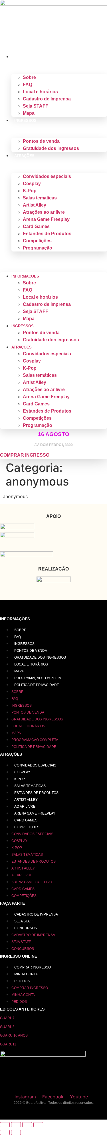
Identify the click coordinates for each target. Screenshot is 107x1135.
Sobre (29, 77)
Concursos (25, 928)
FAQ (27, 84)
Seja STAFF (35, 106)
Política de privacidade (36, 685)
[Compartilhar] (27, 1124)
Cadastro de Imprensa (47, 98)
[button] (53, 254)
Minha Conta (26, 974)
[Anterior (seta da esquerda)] (5, 1132)
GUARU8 (7, 1027)
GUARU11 (8, 1044)
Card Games (36, 226)
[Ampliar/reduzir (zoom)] (5, 1124)
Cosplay (32, 183)
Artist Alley (34, 205)
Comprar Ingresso (32, 967)
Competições (37, 240)
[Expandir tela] (16, 1124)
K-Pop (30, 190)
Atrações (24, 156)
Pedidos (22, 981)
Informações (28, 57)
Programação (37, 247)
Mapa (29, 113)
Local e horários (40, 91)
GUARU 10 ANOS (14, 1035)
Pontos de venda (41, 141)
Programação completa (37, 678)
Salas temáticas (40, 197)
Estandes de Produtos (47, 233)
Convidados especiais (47, 176)
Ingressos (25, 120)
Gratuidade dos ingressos (51, 148)
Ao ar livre (24, 807)
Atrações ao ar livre (44, 212)
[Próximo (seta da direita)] (16, 1132)
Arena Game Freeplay (46, 219)
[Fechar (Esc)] (38, 1124)
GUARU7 (7, 1018)
